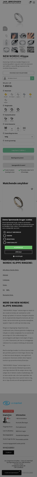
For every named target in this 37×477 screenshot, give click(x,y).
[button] (18, 256)
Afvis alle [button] (18, 252)
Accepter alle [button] (18, 247)
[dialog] (18, 238)
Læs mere (16, 228)
